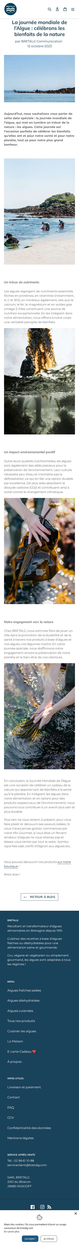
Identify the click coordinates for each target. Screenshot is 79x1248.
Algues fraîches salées (24, 990)
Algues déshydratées (23, 1000)
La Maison (15, 1041)
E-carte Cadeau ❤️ (21, 1051)
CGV (10, 1117)
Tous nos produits (21, 1021)
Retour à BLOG (42, 897)
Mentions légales (20, 1138)
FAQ (10, 1107)
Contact (13, 1097)
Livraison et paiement (24, 1087)
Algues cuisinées (20, 1011)
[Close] (76, 1213)
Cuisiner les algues (21, 1031)
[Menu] (73, 9)
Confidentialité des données (29, 1128)
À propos (14, 1061)
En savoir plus (11, 1231)
